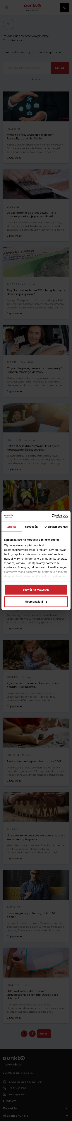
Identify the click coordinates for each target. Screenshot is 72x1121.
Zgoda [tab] (11, 526)
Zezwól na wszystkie (36, 589)
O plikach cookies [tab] (56, 526)
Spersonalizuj (34, 601)
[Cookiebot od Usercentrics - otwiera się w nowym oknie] (52, 516)
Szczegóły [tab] (31, 526)
